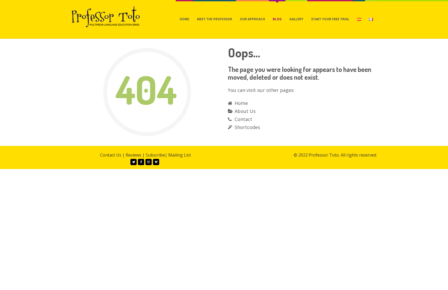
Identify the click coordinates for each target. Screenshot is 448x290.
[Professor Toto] (106, 16)
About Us (245, 111)
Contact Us (110, 155)
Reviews (133, 155)
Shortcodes (247, 127)
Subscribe (155, 155)
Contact (243, 119)
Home (241, 103)
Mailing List (179, 155)
